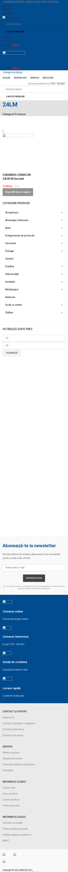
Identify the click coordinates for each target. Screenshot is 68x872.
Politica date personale (15, 828)
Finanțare (8, 770)
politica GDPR (23, 589)
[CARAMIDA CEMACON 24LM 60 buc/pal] (18, 148)
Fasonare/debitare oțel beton (19, 764)
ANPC (6, 840)
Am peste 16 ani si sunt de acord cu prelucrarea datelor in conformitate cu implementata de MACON (35, 587)
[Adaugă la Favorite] (7, 168)
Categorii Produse (14, 114)
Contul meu (9, 787)
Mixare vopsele (11, 752)
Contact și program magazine (19, 723)
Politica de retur (11, 805)
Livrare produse (11, 799)
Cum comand (10, 793)
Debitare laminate (12, 758)
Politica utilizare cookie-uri (17, 834)
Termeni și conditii (12, 822)
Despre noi (8, 717)
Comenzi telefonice (13, 729)
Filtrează (12, 353)
